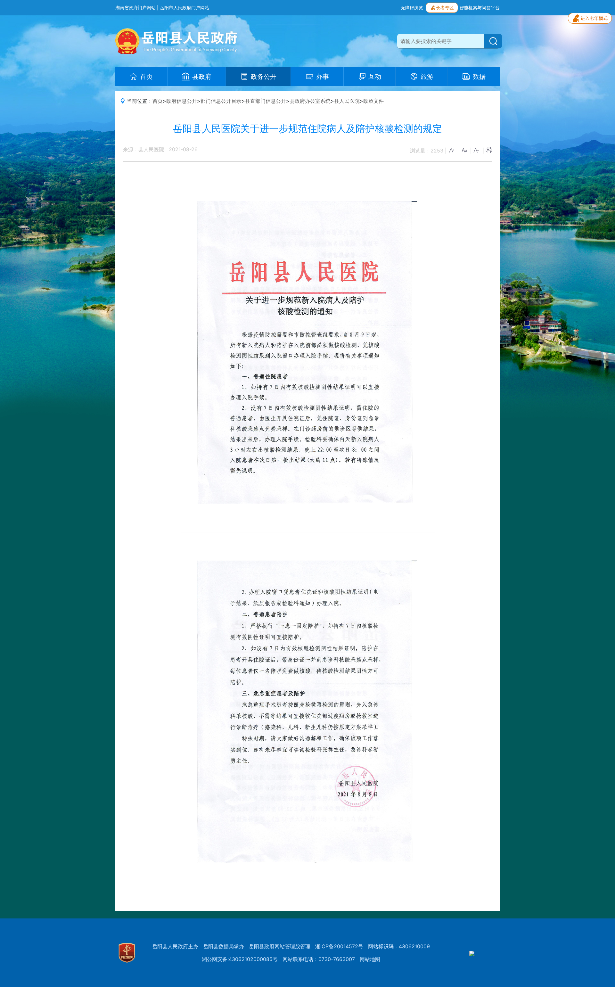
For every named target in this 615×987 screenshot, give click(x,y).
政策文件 (373, 101)
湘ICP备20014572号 (339, 946)
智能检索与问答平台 (479, 7)
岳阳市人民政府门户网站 (184, 7)
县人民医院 (347, 101)
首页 (157, 101)
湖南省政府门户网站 (135, 7)
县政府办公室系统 (310, 101)
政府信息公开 (181, 101)
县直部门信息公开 (265, 101)
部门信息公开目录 (221, 101)
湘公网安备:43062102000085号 (240, 959)
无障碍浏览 (412, 7)
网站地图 (370, 959)
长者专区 (445, 7)
